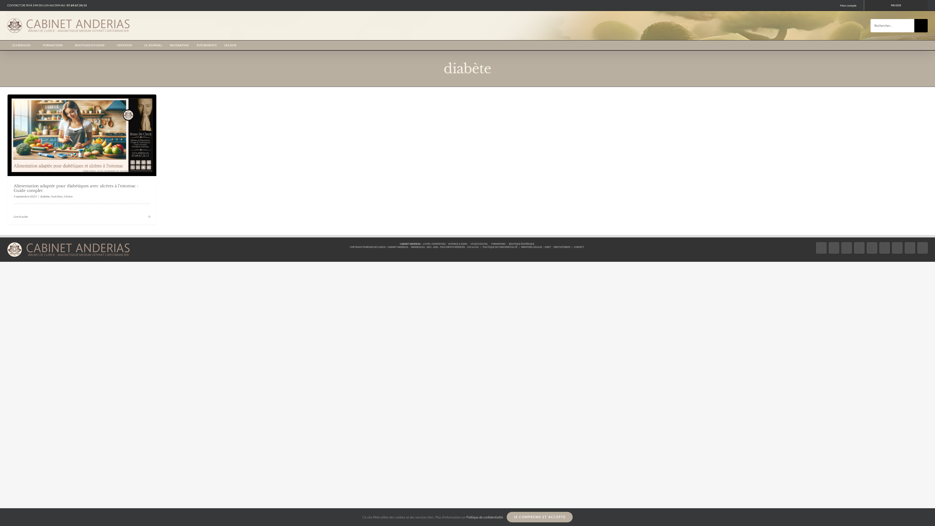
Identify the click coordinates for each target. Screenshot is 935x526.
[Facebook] (821, 248)
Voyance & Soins (457, 244)
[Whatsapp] (910, 248)
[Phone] (922, 248)
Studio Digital (479, 244)
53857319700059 (561, 247)
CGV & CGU (473, 247)
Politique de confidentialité (500, 247)
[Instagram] (847, 248)
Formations (498, 244)
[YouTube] (884, 248)
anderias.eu (418, 247)
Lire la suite (21, 216)
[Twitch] (872, 248)
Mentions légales (531, 247)
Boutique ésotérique (521, 244)
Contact (579, 247)
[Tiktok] (859, 248)
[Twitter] (834, 248)
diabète (45, 196)
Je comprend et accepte (540, 517)
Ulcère (68, 196)
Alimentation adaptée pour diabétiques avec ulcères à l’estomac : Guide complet (76, 188)
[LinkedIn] (897, 248)
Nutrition (57, 196)
